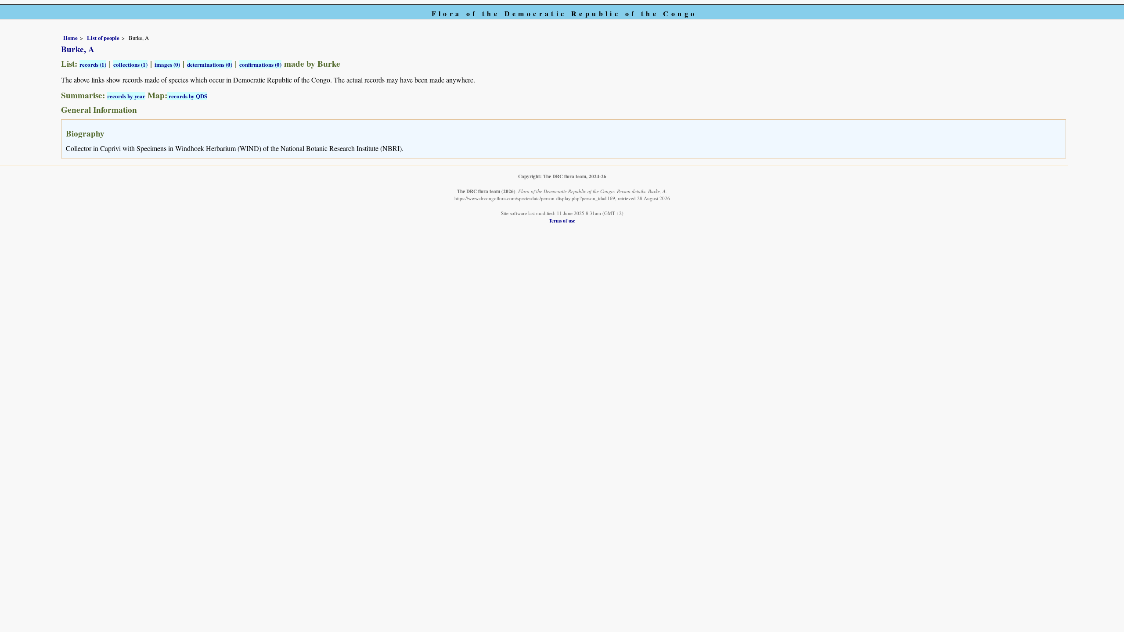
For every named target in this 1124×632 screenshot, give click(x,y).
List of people (103, 38)
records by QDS (187, 96)
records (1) (92, 64)
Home (70, 38)
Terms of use (562, 220)
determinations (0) (209, 64)
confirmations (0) (260, 64)
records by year (126, 96)
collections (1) (130, 64)
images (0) (167, 64)
